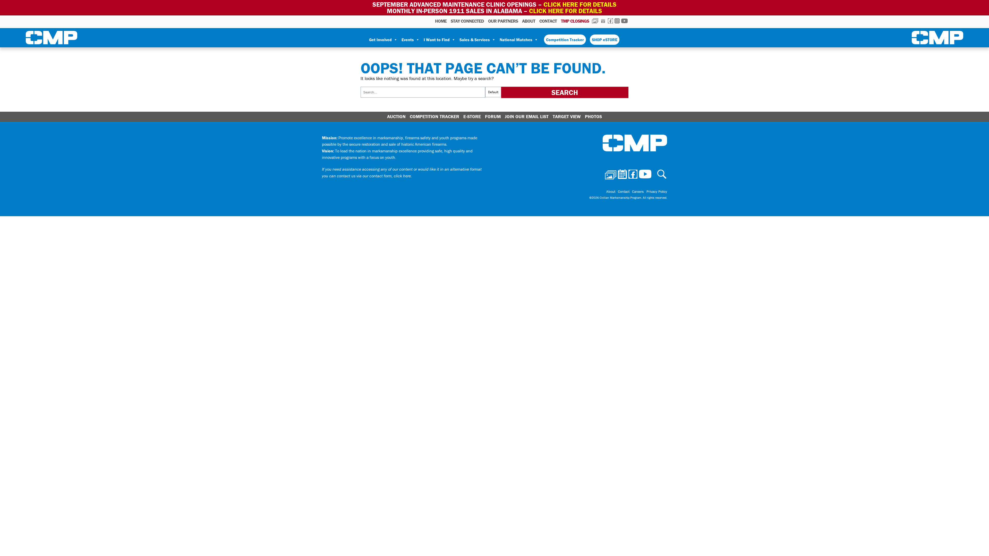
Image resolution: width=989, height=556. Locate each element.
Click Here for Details (565, 11)
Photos (595, 20)
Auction (396, 116)
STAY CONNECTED (467, 21)
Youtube (624, 20)
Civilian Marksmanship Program (51, 38)
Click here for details (580, 4)
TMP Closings (575, 21)
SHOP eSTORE (604, 39)
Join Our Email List (527, 116)
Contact (548, 21)
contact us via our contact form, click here (374, 175)
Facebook (610, 20)
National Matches (516, 39)
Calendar (603, 20)
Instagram (617, 20)
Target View (567, 116)
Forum (493, 116)
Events (408, 39)
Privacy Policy (656, 191)
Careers (638, 191)
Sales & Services (474, 39)
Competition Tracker (565, 39)
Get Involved (380, 39)
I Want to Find (437, 39)
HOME (441, 21)
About (528, 21)
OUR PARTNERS (503, 21)
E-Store (472, 116)
